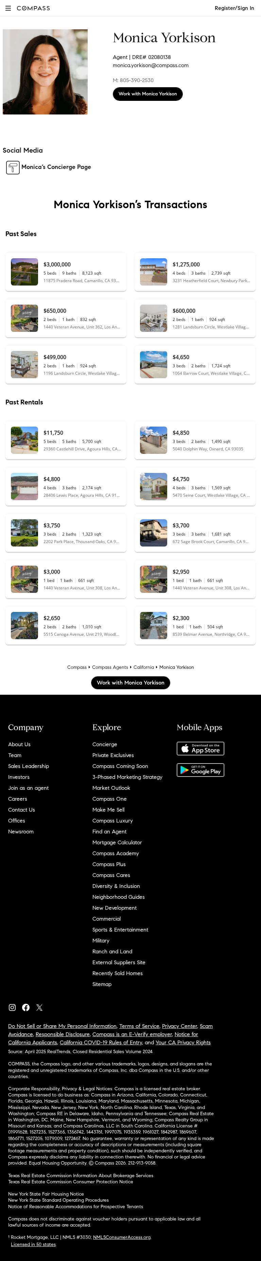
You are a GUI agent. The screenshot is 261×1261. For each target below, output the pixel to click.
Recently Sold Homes (117, 973)
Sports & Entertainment (120, 929)
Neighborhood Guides (118, 897)
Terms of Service (139, 1026)
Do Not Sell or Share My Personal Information (62, 1026)
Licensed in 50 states (33, 1244)
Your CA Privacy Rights (183, 1042)
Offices (16, 820)
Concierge (104, 744)
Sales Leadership (28, 766)
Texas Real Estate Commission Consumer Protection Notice (70, 1182)
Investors (19, 777)
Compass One (109, 799)
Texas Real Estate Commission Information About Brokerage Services (80, 1176)
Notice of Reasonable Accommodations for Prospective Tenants (75, 1207)
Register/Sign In (234, 8)
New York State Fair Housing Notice (46, 1194)
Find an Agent (109, 831)
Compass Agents (110, 667)
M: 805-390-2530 (133, 80)
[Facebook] (28, 1006)
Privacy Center (179, 1026)
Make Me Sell (108, 809)
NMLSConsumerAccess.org (122, 1237)
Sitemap (101, 984)
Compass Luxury (112, 820)
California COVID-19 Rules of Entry (101, 1042)
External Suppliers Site (118, 962)
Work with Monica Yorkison (148, 94)
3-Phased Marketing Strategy (127, 777)
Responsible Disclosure (63, 1034)
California (144, 667)
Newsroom (21, 831)
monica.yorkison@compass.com (151, 65)
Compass (77, 667)
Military (100, 940)
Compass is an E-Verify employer (132, 1034)
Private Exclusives (113, 755)
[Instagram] (15, 1006)
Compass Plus (109, 864)
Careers (17, 799)
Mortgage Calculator (117, 842)
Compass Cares (111, 875)
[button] (8, 8)
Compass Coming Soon (120, 766)
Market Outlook (111, 788)
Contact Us (21, 809)
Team (14, 755)
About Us (19, 744)
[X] (42, 1006)
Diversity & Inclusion (116, 886)
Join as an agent (28, 788)
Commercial (106, 919)
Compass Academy (115, 853)
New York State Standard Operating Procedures (58, 1200)
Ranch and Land (112, 951)
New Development (114, 908)
